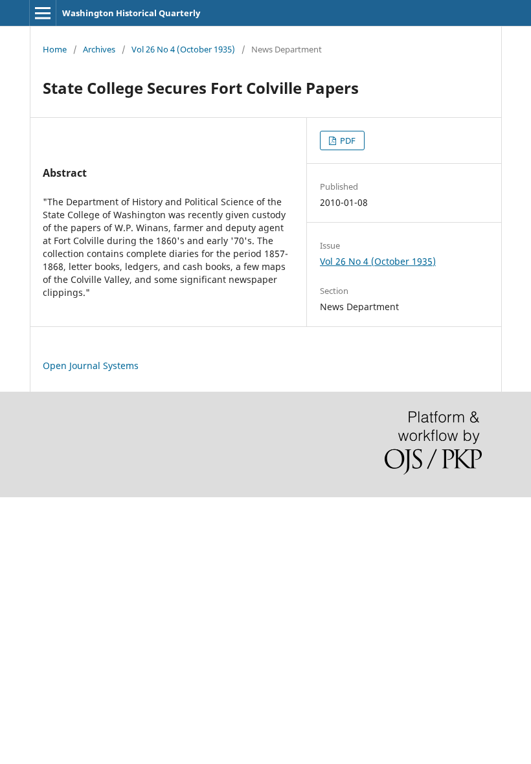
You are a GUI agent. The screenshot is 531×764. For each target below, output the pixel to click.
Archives (99, 49)
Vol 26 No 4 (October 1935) (183, 49)
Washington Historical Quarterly (131, 13)
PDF (347, 140)
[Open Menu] (43, 13)
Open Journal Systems (91, 365)
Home (55, 49)
